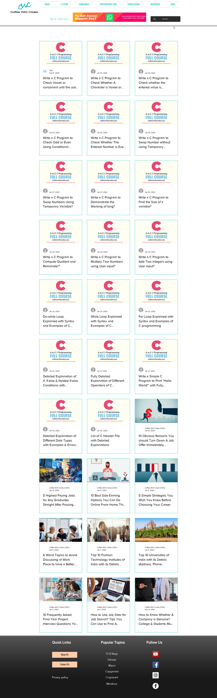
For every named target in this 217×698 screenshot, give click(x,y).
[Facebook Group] (155, 686)
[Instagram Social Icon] (155, 675)
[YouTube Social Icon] (155, 654)
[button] (84, 4)
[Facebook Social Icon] (155, 665)
